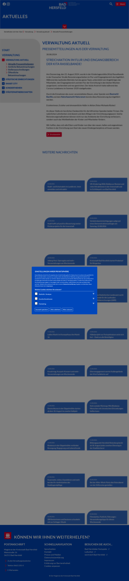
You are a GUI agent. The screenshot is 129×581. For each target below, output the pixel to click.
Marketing (42, 304)
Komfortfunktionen (45, 299)
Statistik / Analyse (45, 294)
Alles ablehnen (55, 309)
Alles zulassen (67, 309)
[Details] (93, 293)
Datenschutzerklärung (69, 284)
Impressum (50, 286)
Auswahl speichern (42, 309)
